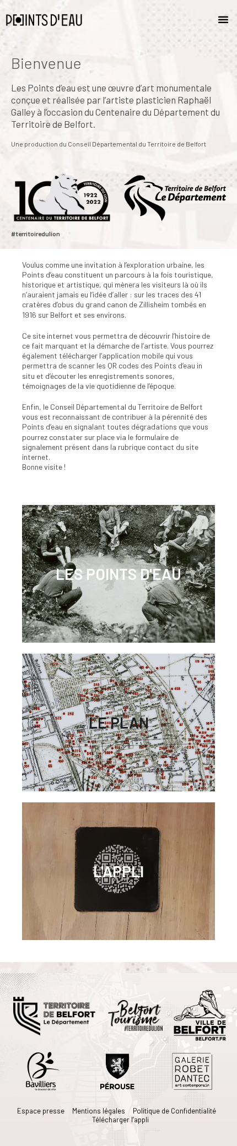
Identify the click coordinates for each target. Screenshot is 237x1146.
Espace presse (40, 1111)
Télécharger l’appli (120, 1120)
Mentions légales (98, 1111)
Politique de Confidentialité (174, 1111)
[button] (223, 19)
